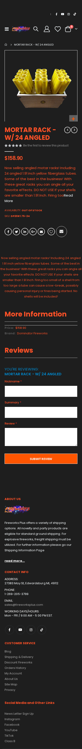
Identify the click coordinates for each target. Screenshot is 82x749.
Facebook (8, 231)
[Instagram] (68, 14)
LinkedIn (24, 231)
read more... (15, 561)
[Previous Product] (67, 130)
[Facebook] (56, 14)
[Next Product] (74, 130)
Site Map (11, 684)
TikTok (41, 629)
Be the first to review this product (46, 145)
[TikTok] (74, 14)
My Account (13, 673)
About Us (11, 679)
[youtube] (62, 14)
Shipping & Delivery (19, 657)
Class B (10, 741)
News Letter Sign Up (19, 713)
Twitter (16, 231)
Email (41, 231)
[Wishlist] (57, 29)
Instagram (31, 629)
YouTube (11, 730)
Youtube (20, 629)
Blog (8, 651)
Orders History (15, 668)
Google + (33, 231)
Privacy (10, 690)
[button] (73, 119)
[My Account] (47, 29)
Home (6, 44)
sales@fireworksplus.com (24, 605)
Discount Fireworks (18, 662)
